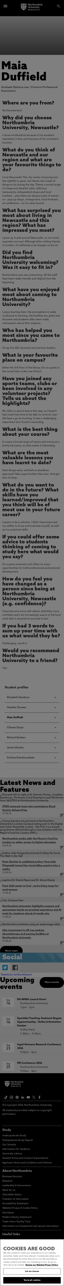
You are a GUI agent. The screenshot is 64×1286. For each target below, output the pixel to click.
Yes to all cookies (32, 1280)
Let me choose (32, 1271)
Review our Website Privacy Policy (41, 1265)
